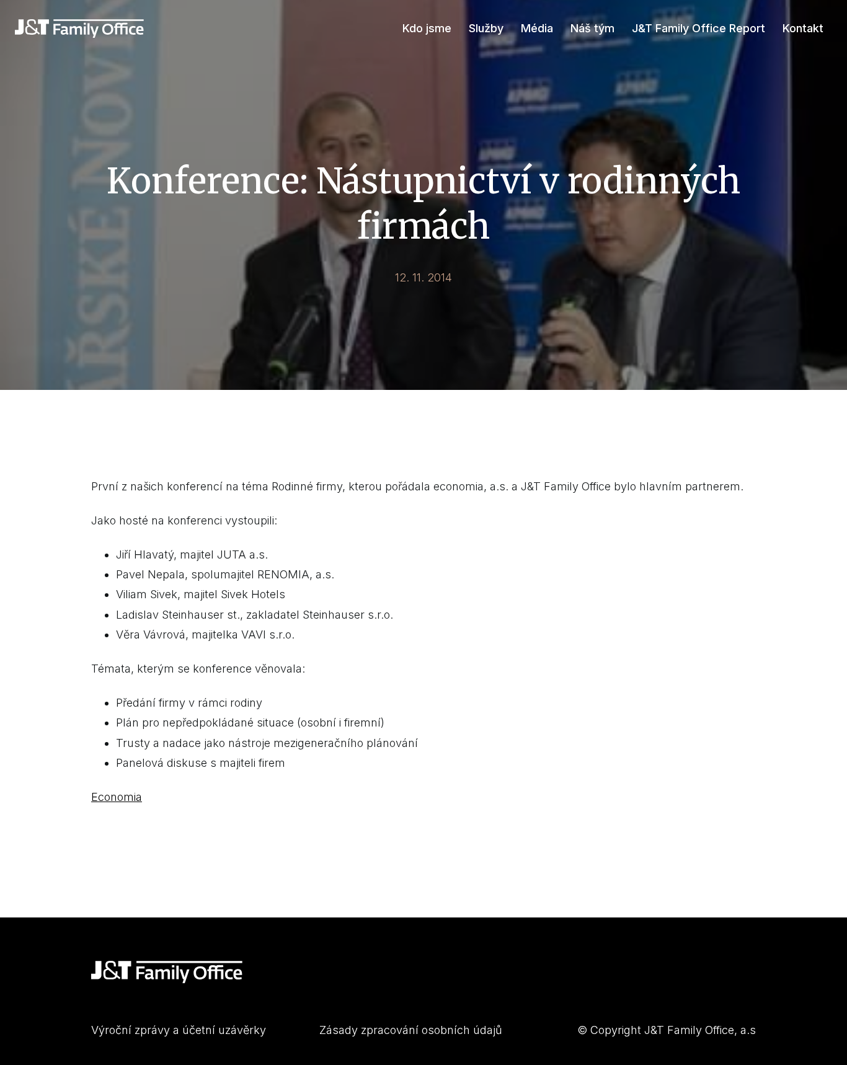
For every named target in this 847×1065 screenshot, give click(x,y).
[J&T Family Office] (79, 28)
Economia (116, 796)
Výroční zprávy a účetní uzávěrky (178, 1029)
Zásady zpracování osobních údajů (410, 1029)
